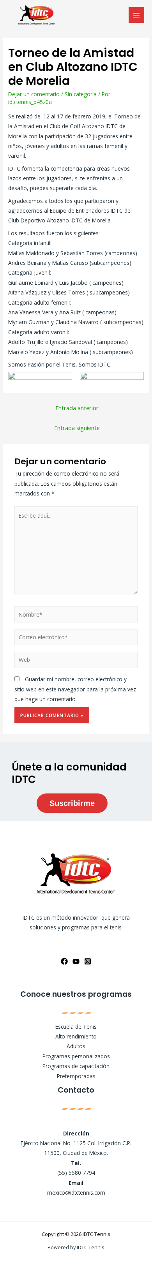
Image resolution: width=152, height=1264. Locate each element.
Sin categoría (81, 94)
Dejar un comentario (34, 94)
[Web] (76, 661)
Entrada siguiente (77, 428)
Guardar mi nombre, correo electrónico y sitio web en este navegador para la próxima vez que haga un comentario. (75, 689)
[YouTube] (76, 961)
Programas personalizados (76, 1056)
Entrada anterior (77, 408)
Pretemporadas (76, 1076)
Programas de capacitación (76, 1066)
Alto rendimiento (76, 1036)
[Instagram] (87, 961)
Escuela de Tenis (76, 1026)
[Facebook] (64, 961)
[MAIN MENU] (137, 15)
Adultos (76, 1046)
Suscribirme (72, 803)
